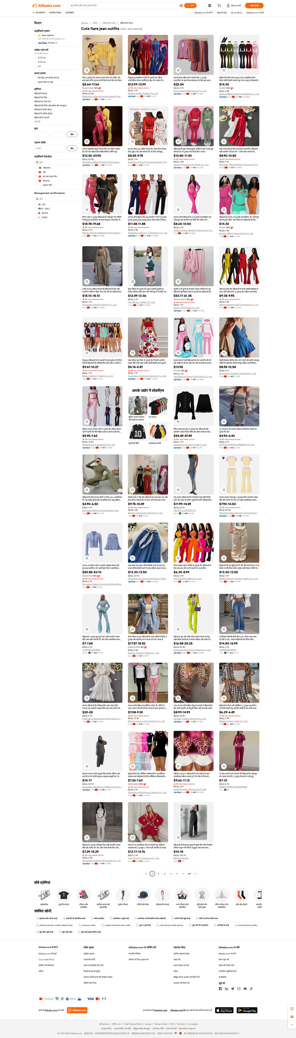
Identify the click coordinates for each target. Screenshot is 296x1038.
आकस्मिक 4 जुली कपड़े (121, 918)
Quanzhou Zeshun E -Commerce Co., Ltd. (147, 233)
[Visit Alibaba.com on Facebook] (220, 988)
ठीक (72, 134)
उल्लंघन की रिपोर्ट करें (182, 983)
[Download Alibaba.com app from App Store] (224, 1010)
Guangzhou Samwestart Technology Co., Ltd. (102, 718)
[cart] (219, 6)
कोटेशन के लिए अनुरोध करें (138, 959)
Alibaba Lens (51, 1010)
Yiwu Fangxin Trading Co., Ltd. (187, 578)
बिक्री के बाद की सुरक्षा (92, 971)
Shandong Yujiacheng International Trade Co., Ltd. (102, 96)
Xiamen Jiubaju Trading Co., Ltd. (143, 93)
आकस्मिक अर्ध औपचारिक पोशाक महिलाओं (152, 918)
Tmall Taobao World (133, 1024)
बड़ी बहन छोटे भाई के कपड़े (48, 918)
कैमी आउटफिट (99, 918)
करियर (41, 971)
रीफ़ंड (176, 971)
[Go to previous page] (146, 873)
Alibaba (84, 23)
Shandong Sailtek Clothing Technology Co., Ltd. (102, 162)
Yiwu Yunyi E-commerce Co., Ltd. (143, 858)
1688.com (116, 1024)
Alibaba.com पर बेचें (227, 953)
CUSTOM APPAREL (91, 650)
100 (189, 874)
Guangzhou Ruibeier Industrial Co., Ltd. (237, 373)
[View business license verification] (175, 1033)
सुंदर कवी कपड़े (67, 932)
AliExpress (104, 1024)
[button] (181, 5)
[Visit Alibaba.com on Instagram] (239, 988)
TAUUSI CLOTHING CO (184, 510)
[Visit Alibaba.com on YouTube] (245, 988)
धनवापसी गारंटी (89, 959)
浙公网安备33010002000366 (198, 1033)
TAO (172, 1024)
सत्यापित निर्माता (135, 953)
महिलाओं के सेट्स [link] (126, 23)
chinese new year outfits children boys (56, 925)
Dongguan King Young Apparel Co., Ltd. (192, 650)
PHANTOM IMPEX (227, 650)
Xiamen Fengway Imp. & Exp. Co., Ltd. (191, 164)
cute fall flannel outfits (247, 925)
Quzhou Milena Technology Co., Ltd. (236, 233)
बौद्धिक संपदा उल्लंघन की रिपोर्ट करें (186, 977)
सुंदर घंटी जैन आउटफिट (200, 925)
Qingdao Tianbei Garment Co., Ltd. (190, 718)
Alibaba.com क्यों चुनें (48, 953)
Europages (193, 1024)
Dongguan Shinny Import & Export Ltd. (100, 510)
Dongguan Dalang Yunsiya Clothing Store (101, 584)
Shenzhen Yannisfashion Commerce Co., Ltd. (239, 164)
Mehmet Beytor (181, 858)
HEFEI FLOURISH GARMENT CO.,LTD (236, 444)
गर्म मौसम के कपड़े (223, 925)
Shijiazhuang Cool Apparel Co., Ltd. (98, 444)
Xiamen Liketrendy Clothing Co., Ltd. (145, 513)
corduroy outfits (89, 925)
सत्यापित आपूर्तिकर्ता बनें (227, 971)
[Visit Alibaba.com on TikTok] (251, 988)
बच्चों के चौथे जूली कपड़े (182, 918)
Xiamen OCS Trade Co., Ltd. (186, 308)
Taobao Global (160, 1024)
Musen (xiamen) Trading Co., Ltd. (97, 376)
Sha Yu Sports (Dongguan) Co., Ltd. (190, 91)
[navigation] (55, 449)
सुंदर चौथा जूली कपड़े (46, 932)
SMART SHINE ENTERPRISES (233, 787)
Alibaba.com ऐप (177, 1010)
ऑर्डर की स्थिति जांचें (226, 965)
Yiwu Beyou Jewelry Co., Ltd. (141, 302)
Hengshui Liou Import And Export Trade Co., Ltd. (148, 578)
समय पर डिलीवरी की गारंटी (93, 965)
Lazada (148, 1024)
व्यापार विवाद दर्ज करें (181, 965)
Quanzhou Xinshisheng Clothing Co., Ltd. (147, 792)
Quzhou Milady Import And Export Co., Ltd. (239, 94)
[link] (292, 1009)
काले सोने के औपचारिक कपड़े (75, 918)
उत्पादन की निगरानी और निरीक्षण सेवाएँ (98, 977)
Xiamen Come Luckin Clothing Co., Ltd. (146, 721)
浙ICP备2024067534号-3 (227, 1033)
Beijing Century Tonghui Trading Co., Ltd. (238, 578)
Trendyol (181, 1024)
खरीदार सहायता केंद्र (181, 953)
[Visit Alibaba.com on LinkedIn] (226, 988)
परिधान (95, 23)
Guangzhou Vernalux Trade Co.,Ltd (190, 444)
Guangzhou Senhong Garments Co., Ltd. (147, 376)
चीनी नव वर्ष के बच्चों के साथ (208, 918)
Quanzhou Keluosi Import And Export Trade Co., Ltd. (148, 162)
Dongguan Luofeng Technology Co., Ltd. (101, 860)
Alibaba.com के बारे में (48, 947)
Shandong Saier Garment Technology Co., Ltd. (239, 513)
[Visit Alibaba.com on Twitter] (233, 988)
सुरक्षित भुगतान (89, 953)
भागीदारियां (222, 977)
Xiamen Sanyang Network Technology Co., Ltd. (102, 233)
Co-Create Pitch (46, 959)
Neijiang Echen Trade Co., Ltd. (233, 721)
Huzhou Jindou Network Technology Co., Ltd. (194, 230)
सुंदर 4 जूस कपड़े (145, 925)
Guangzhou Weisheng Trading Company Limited (102, 787)
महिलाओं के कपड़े (109, 23)
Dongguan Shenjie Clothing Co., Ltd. (99, 304)
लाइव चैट (177, 959)
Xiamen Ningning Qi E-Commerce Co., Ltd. (239, 304)
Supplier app (160, 1010)
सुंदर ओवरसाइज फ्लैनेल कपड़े (91, 932)
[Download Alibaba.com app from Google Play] (247, 1010)
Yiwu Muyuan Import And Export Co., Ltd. (193, 376)
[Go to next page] (195, 873)
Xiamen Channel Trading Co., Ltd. (143, 653)
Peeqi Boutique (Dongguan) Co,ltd (190, 789)
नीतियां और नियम (90, 983)
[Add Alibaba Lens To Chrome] (77, 1010)
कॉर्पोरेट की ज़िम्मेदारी (46, 965)
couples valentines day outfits (117, 925)
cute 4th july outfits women (171, 925)
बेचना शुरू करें (224, 959)
